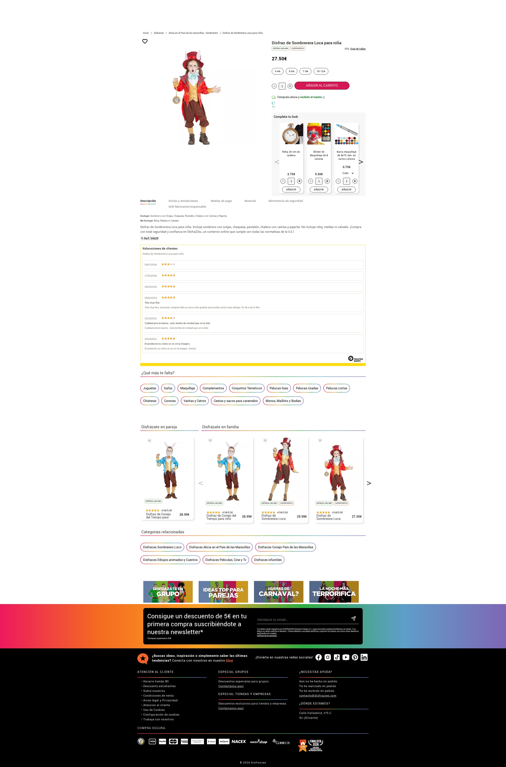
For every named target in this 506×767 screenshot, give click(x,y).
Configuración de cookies (161, 714)
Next (360, 160)
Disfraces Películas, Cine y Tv (225, 560)
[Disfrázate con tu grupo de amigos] (168, 601)
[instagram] (328, 657)
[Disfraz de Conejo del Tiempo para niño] (149, 441)
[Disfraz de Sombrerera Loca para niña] (319, 441)
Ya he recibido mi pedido (316, 691)
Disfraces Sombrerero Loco (162, 547)
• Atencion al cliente (155, 705)
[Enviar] (353, 618)
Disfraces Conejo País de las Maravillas (285, 547)
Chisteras (149, 401)
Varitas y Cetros (195, 401)
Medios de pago (221, 200)
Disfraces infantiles (268, 560)
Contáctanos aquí (231, 686)
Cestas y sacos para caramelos (236, 401)
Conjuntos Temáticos (247, 388)
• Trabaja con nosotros (157, 719)
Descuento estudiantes (159, 686)
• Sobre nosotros (153, 691)
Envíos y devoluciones (183, 200)
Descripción (148, 200)
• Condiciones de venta (157, 695)
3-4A (277, 71)
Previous (276, 160)
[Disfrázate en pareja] (223, 601)
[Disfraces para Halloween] (334, 601)
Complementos (213, 388)
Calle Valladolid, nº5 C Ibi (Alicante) (315, 715)
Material (250, 200)
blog (229, 660)
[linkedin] (364, 657)
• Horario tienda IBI (155, 681)
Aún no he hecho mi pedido (318, 681)
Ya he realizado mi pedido (317, 686)
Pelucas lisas (279, 388)
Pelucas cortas (336, 388)
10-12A (321, 71)
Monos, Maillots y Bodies (283, 401)
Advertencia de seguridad (285, 200)
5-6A (292, 71)
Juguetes (149, 388)
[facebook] (319, 657)
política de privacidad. (267, 636)
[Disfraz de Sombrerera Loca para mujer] (264, 441)
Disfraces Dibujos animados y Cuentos (170, 560)
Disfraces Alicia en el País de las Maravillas (219, 547)
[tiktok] (337, 657)
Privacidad (170, 700)
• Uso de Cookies (153, 710)
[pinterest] (355, 657)
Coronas (170, 401)
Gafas (168, 388)
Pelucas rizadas (307, 388)
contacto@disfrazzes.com (317, 695)
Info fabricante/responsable (187, 206)
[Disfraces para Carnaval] (278, 601)
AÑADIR (291, 189)
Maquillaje (187, 388)
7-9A (305, 71)
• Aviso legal (150, 700)
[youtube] (346, 657)
